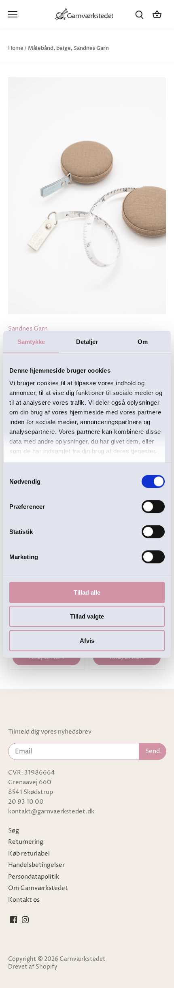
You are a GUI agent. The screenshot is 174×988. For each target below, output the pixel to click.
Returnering (25, 842)
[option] (87, 195)
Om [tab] (143, 341)
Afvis (87, 640)
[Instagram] (25, 919)
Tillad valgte (87, 616)
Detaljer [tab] (87, 341)
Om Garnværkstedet (38, 888)
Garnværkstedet (82, 959)
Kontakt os (24, 900)
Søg (13, 830)
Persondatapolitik (33, 877)
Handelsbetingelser (36, 865)
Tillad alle (87, 592)
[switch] (153, 506)
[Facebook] (13, 919)
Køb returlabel (29, 853)
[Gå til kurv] (157, 14)
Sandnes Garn (28, 328)
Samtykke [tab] (31, 341)
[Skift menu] (12, 14)
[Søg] (139, 14)
